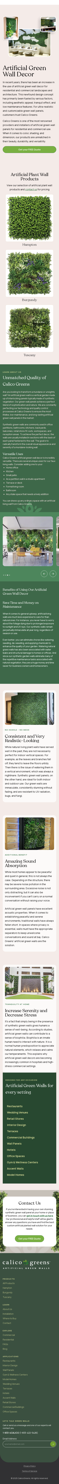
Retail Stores (9, 1402)
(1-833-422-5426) (20, 1432)
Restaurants (9, 1360)
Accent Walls (9, 1397)
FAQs (5, 1344)
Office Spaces (10, 1411)
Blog (5, 1348)
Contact (7, 1323)
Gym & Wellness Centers (15, 1374)
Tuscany (7, 1297)
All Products (9, 1283)
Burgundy (7, 1292)
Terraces (7, 1388)
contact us (31, 189)
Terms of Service (29, 1471)
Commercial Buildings (13, 1406)
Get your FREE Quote (29, 149)
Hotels (6, 1393)
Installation (8, 1313)
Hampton (7, 1287)
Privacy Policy (30, 1466)
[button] (44, 574)
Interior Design (10, 1365)
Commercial (9, 1334)
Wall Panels (8, 1370)
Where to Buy (9, 1318)
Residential (8, 1339)
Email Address (10, 1438)
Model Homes (9, 1379)
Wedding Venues (11, 1383)
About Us (7, 1309)
